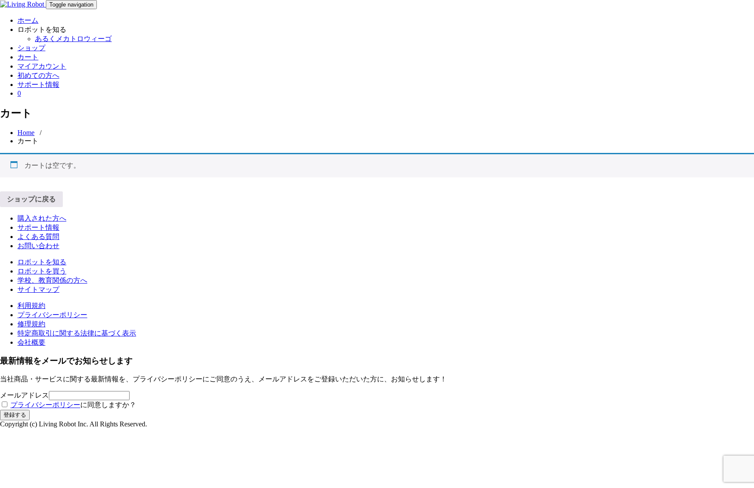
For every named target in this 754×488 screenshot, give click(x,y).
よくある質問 (38, 236)
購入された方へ (41, 218)
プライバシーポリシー (52, 314)
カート (27, 57)
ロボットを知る (41, 262)
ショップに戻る (31, 199)
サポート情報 (38, 84)
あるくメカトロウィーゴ (73, 38)
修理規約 (31, 324)
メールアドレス (24, 395)
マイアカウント (41, 66)
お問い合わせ (38, 245)
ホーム (27, 20)
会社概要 (31, 342)
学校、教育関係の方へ (52, 280)
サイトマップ (38, 289)
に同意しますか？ (73, 404)
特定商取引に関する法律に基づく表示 (76, 333)
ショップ (31, 48)
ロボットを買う (41, 271)
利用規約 (31, 305)
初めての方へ (38, 75)
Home (25, 132)
